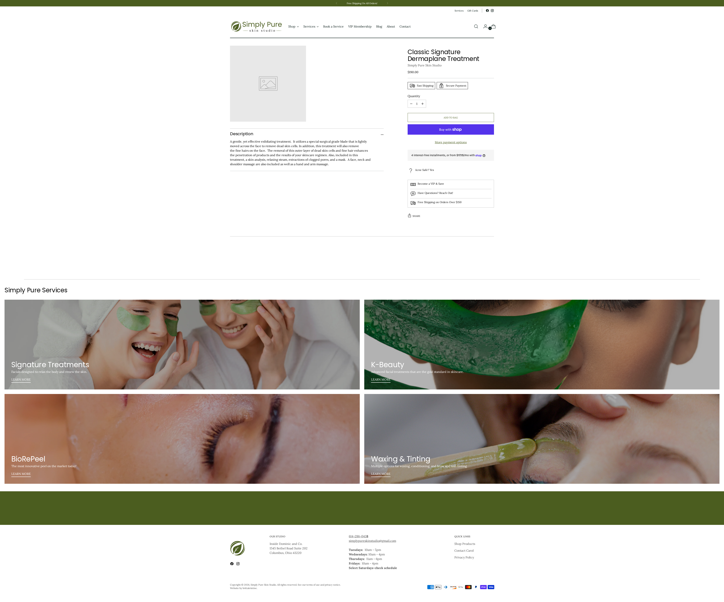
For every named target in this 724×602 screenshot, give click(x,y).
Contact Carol (464, 550)
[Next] (387, 3)
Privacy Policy (464, 557)
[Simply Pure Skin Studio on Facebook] (487, 10)
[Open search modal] (476, 26)
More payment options (451, 142)
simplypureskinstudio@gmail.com (372, 541)
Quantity (414, 96)
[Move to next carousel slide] (491, 266)
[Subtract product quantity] (422, 104)
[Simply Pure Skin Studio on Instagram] (492, 10)
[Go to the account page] (484, 26)
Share (416, 215)
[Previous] (336, 3)
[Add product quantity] (411, 104)
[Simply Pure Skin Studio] (256, 26)
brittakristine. (250, 588)
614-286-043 (358, 536)
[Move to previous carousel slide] (482, 266)
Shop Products (464, 544)
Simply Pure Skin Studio (425, 65)
